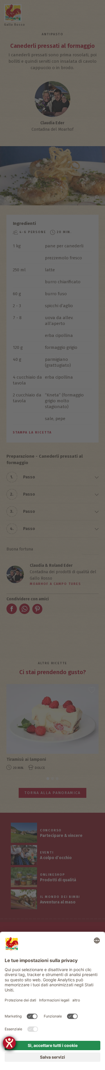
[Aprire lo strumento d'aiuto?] (9, 1042)
